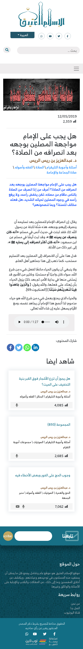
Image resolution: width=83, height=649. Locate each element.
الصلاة (40, 167)
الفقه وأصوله (24, 167)
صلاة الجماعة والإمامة (62, 172)
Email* (33, 534)
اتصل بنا (75, 608)
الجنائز (40, 396)
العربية (23, 35)
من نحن (75, 603)
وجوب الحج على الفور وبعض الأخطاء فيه (42, 475)
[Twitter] (19, 347)
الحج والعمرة (63, 492)
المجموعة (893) (58, 424)
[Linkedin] (35, 347)
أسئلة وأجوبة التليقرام (62, 167)
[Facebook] (10, 347)
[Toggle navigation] (76, 69)
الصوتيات (38, 442)
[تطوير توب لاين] (41, 641)
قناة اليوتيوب (72, 612)
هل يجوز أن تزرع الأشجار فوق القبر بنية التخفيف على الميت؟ (44, 381)
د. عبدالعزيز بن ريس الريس (53, 160)
